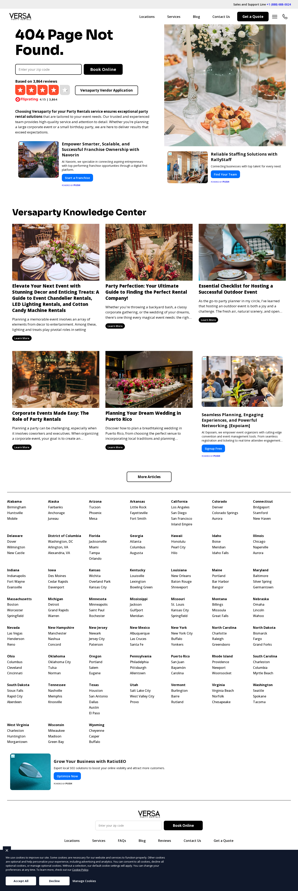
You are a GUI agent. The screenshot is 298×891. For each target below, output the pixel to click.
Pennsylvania (140, 656)
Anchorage (56, 513)
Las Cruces (138, 639)
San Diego (179, 513)
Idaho (216, 536)
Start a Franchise (77, 178)
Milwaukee (56, 731)
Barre (175, 696)
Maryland (260, 570)
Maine (217, 570)
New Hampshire (61, 628)
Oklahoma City (59, 662)
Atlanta (135, 541)
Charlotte (219, 633)
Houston (96, 691)
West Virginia (18, 725)
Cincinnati (15, 673)
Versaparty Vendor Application (106, 90)
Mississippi (139, 599)
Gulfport (136, 610)
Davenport (56, 587)
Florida (94, 536)
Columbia (260, 668)
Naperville (260, 547)
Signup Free (213, 448)
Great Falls (220, 616)
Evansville (14, 587)
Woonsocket (222, 673)
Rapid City (15, 696)
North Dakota (264, 628)
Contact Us (221, 16)
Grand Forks (262, 644)
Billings (217, 604)
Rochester (97, 616)
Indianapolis (16, 576)
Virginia (218, 685)
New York (179, 628)
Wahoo (258, 616)
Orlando (95, 558)
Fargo (257, 639)
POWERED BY (71, 185)
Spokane (259, 696)
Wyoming (96, 725)
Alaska (53, 501)
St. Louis (177, 604)
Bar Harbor (220, 581)
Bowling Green (141, 587)
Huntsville (15, 513)
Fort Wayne (16, 581)
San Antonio (98, 696)
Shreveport (179, 587)
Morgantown (17, 742)
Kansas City (98, 587)
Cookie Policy (80, 870)
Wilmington (16, 547)
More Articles (149, 476)
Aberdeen (14, 702)
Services (173, 16)
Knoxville (55, 702)
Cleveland (14, 668)
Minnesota (97, 599)
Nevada (13, 628)
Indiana (13, 570)
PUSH (291, 887)
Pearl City (178, 547)
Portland (218, 576)
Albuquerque (140, 633)
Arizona (95, 501)
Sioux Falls (15, 691)
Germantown (263, 587)
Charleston (261, 662)
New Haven (262, 518)
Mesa (93, 518)
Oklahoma (56, 656)
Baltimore (260, 576)
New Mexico (140, 628)
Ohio (11, 656)
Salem (93, 668)
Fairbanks (55, 507)
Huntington (16, 736)
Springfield (15, 616)
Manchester (57, 633)
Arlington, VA (58, 547)
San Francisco (181, 518)
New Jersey (98, 628)
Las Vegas (15, 633)
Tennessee (57, 685)
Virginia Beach (223, 691)
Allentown (138, 673)
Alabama (14, 501)
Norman (54, 673)
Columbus (137, 547)
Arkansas (137, 501)
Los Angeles (180, 507)
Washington (263, 685)
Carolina (177, 673)
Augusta (136, 553)
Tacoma (259, 702)
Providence (220, 662)
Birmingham (16, 507)
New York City (182, 633)
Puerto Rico (180, 656)
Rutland (177, 702)
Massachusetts (19, 599)
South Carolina (265, 656)
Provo (134, 702)
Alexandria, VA (59, 553)
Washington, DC (60, 541)
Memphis (55, 696)
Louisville (137, 576)
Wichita (95, 576)
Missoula (219, 610)
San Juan (177, 662)
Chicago (259, 541)
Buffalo (176, 639)
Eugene (95, 673)
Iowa (52, 570)
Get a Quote (252, 16)
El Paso (94, 713)
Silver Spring (262, 581)
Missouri (178, 599)
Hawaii (176, 536)
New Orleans (181, 576)
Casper (94, 736)
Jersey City (97, 639)
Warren (53, 616)
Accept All (21, 881)
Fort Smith (138, 518)
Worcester (15, 610)
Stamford (260, 513)
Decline (54, 881)
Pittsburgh (138, 668)
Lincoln (258, 610)
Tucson (95, 507)
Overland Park (100, 581)
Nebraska (261, 599)
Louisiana (179, 570)
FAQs (122, 840)
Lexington (138, 581)
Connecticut (263, 501)
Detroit (53, 604)
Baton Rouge (181, 581)
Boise (216, 541)
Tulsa (52, 668)
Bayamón (178, 668)
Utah (134, 685)
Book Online (103, 69)
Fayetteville (139, 513)
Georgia (136, 536)
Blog (196, 16)
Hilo (174, 553)
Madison (54, 736)
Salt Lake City (140, 691)
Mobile (12, 518)
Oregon (95, 656)
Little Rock (138, 507)
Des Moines (57, 576)
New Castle (16, 553)
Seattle (258, 691)
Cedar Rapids (58, 581)
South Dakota (18, 685)
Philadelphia (139, 662)
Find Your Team (225, 174)
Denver (217, 507)
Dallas (93, 702)
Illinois (258, 536)
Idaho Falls (220, 553)
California (179, 501)
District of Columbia (64, 536)
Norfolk (218, 696)
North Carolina (224, 628)
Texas (94, 685)
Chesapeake (221, 702)
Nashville (55, 691)
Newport (219, 668)
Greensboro (221, 644)
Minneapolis (98, 604)
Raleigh (218, 639)
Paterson (96, 644)
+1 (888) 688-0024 (279, 4)
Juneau (53, 518)
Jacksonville (98, 541)
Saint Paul (96, 610)
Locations (147, 16)
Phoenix (95, 513)
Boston (12, 604)
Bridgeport (261, 507)
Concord (54, 644)
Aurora (217, 518)
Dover (11, 541)
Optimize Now (67, 776)
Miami (94, 547)
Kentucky (137, 570)
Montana (219, 599)
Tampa (94, 553)
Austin (94, 707)
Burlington (179, 691)
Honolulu (178, 541)
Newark (95, 633)
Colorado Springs (225, 513)
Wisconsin (56, 725)
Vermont (178, 685)
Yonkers (177, 644)
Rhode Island (222, 656)
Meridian (219, 547)
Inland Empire (181, 524)
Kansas (94, 570)
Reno (11, 644)
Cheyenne (96, 731)
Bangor (217, 587)
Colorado (219, 501)
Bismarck (260, 633)
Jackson (136, 604)
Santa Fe (136, 644)
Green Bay (56, 742)
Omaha (258, 604)
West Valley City (142, 696)
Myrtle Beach (263, 673)
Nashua (54, 639)
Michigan (55, 599)
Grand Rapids (58, 610)
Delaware (15, 536)
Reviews (164, 840)
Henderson (15, 639)
